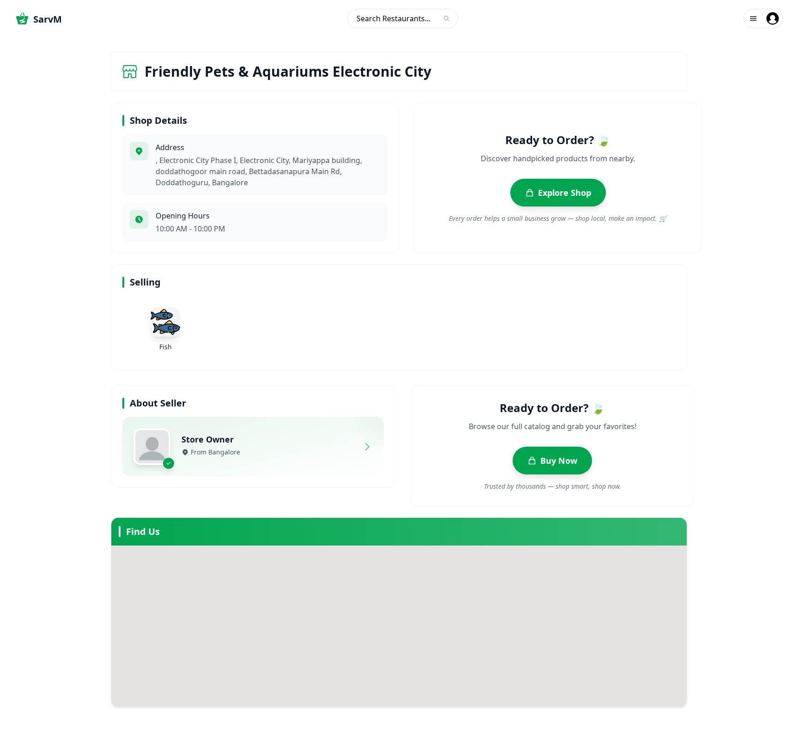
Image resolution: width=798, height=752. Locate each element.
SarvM (47, 19)
